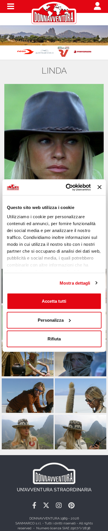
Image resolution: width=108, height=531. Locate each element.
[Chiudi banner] (99, 187)
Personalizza (51, 319)
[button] (8, 35)
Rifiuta (54, 338)
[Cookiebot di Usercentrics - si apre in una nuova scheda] (68, 187)
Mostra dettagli (75, 282)
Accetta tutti (54, 301)
